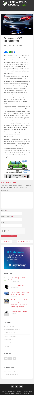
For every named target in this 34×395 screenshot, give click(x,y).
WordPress (26, 393)
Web (2, 223)
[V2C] (17, 176)
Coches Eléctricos (9, 326)
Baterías (23, 46)
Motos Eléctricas (8, 339)
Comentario (5, 190)
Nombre (4, 210)
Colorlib (13, 393)
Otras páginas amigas (11, 374)
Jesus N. (16, 46)
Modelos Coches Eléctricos (11, 333)
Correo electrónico (7, 216)
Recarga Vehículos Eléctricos (12, 329)
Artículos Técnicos (9, 343)
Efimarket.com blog (9, 371)
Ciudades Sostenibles (10, 336)
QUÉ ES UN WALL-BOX (17, 285)
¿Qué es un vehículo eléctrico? (19, 311)
